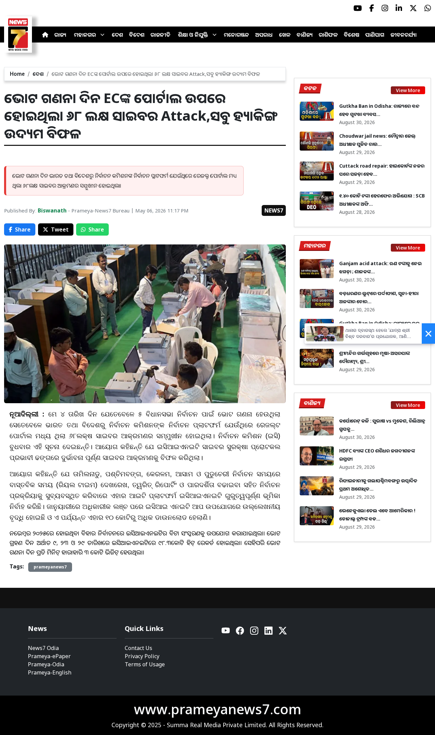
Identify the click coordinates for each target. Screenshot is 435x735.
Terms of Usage (145, 664)
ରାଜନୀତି (160, 34)
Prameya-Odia (46, 664)
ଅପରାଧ (264, 34)
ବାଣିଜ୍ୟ (305, 34)
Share (23, 229)
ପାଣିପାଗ (374, 34)
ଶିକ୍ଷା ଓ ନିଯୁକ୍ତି (193, 34)
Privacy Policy (142, 656)
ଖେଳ (285, 34)
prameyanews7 (50, 567)
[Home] (45, 35)
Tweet (60, 229)
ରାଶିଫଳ (328, 34)
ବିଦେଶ (136, 34)
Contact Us (138, 648)
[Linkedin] (268, 632)
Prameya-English (49, 672)
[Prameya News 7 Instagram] (384, 8)
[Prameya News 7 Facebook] (372, 8)
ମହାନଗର (85, 34)
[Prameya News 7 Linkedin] (398, 8)
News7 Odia (43, 648)
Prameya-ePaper (49, 656)
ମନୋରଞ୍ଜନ (236, 34)
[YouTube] (226, 632)
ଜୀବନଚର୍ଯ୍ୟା (403, 34)
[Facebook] (240, 632)
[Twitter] (283, 632)
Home (17, 73)
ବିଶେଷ (351, 34)
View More (408, 90)
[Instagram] (254, 632)
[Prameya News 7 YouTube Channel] (357, 8)
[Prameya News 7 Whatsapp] (427, 8)
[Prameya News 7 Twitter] (413, 8)
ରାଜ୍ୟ (60, 34)
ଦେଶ (117, 34)
